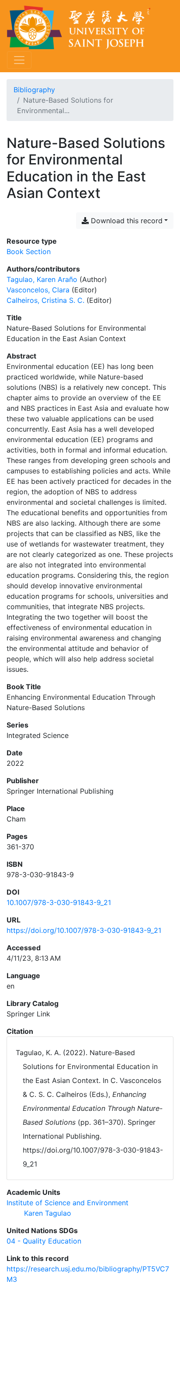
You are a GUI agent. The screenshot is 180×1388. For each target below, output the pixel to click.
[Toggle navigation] (19, 60)
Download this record (126, 220)
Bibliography (34, 89)
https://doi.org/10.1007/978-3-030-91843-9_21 (84, 930)
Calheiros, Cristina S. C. (45, 300)
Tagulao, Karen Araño (42, 279)
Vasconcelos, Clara (38, 289)
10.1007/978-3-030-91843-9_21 (59, 902)
